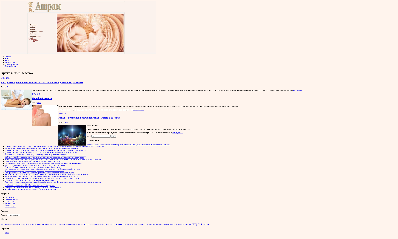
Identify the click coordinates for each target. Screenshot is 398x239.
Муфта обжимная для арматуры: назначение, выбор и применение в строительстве (34, 171)
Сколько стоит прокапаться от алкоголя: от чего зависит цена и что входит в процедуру (36, 154)
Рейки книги (9, 68)
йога (56, 224)
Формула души (10, 62)
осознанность (93, 224)
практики (120, 224)
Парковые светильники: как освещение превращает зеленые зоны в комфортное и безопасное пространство (43, 163)
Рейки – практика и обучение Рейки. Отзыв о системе (89, 117)
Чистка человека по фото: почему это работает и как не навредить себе (30, 186)
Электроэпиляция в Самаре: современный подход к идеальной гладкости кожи (33, 188)
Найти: (88, 136)
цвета (174, 224)
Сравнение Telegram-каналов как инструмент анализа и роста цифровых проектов (34, 167)
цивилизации (181, 224)
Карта (7, 58)
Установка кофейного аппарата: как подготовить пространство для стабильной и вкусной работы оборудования (44, 158)
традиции (152, 224)
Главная (8, 57)
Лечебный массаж (11, 64)
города (29, 224)
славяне (140, 224)
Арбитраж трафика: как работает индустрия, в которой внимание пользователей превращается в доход (41, 176)
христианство (168, 224)
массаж (68, 224)
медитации (75, 224)
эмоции (187, 224)
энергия (197, 223)
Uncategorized (10, 197)
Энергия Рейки (10, 66)
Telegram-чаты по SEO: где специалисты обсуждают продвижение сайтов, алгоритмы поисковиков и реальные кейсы (46, 174)
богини (2, 224)
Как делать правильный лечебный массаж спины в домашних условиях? (42, 82)
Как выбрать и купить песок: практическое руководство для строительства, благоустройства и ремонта (41, 148)
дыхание (34, 224)
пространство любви (131, 224)
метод (84, 224)
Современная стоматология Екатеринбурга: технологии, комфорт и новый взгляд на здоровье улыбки (41, 152)
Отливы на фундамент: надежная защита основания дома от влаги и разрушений (33, 161)
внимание (9, 224)
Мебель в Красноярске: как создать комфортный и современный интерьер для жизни (35, 165)
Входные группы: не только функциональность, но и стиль (26, 184)
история (52, 224)
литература (61, 224)
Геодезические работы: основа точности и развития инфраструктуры (29, 180)
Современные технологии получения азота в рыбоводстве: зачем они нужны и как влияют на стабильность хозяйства (128, 145)
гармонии (22, 224)
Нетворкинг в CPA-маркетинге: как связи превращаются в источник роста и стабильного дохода (39, 173)
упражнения (160, 224)
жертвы (38, 224)
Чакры (7, 60)
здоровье (45, 224)
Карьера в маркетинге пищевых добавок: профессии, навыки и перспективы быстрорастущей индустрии (42, 169)
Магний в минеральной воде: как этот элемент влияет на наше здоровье (30, 189)
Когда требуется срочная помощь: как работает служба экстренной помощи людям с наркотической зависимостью (45, 156)
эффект (205, 224)
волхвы (15, 224)
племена (102, 224)
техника (145, 224)
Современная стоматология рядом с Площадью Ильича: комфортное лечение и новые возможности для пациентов (45, 150)
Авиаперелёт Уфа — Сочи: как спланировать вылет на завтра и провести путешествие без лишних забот (42, 178)
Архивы (4, 215)
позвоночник (109, 224)
